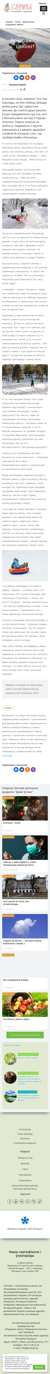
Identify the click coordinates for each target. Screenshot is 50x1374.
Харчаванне (25, 1174)
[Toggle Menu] (43, 8)
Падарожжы (25, 1180)
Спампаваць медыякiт (25, 1143)
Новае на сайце (12, 1045)
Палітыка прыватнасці (25, 1188)
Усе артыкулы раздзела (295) (25, 1035)
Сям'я (25, 1169)
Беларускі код (25, 1158)
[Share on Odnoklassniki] (27, 77)
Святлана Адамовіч (17, 84)
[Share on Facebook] (16, 77)
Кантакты (25, 1138)
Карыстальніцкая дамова (25, 1185)
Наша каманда (25, 1134)
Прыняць (39, 1367)
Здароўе (25, 1163)
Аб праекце (25, 1129)
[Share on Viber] (33, 77)
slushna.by (7, 755)
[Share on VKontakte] (21, 77)
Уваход (42, 3)
